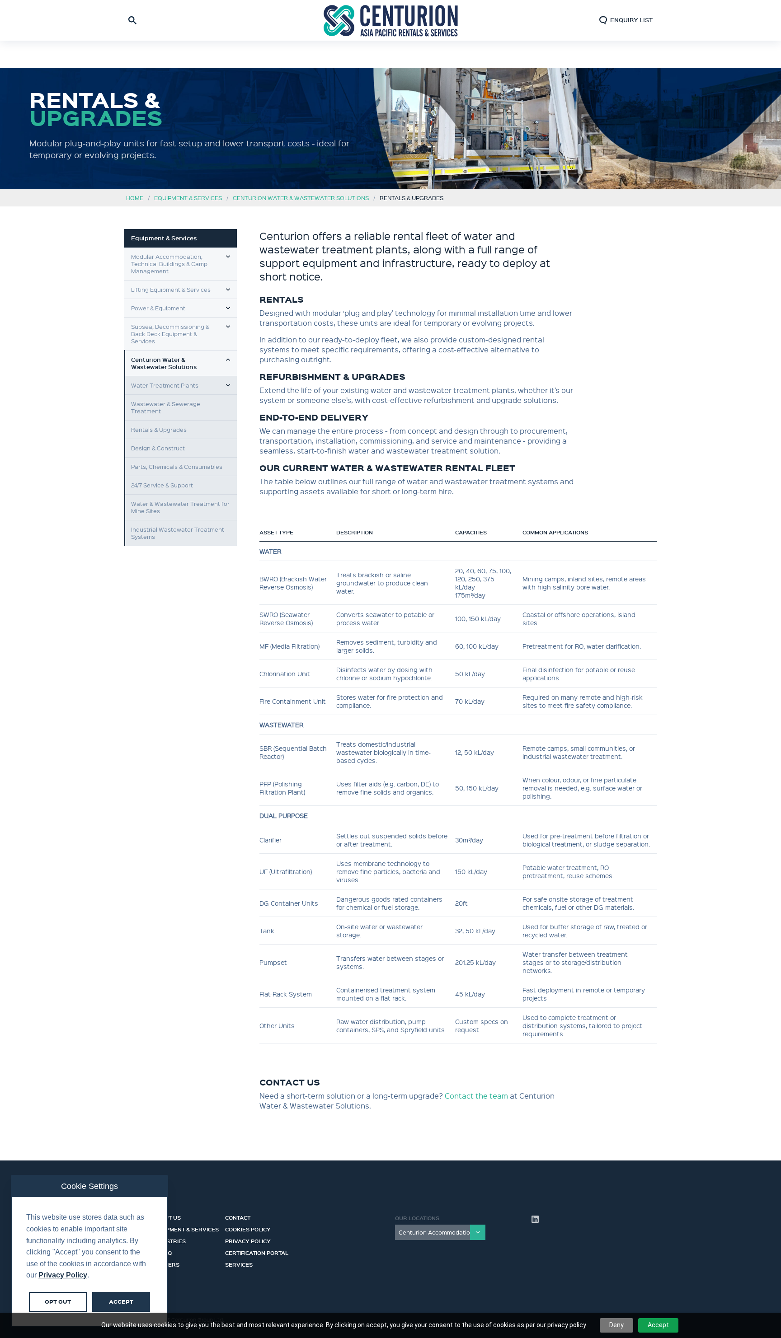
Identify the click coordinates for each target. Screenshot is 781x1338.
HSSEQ (162, 1251)
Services (239, 1263)
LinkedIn (535, 1219)
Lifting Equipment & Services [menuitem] (171, 289)
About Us (167, 1216)
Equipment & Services (188, 197)
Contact (237, 1216)
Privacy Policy (248, 1240)
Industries (169, 1240)
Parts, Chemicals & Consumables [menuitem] (176, 466)
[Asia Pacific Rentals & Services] (390, 20)
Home (134, 197)
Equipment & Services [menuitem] (164, 238)
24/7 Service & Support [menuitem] (162, 485)
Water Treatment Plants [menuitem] (164, 385)
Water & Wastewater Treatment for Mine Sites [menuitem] (180, 507)
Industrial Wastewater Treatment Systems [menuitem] (177, 532)
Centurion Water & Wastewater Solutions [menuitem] (164, 363)
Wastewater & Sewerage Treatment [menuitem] (165, 407)
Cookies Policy (248, 1228)
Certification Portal (256, 1251)
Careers (166, 1263)
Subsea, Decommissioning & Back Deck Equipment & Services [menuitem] (170, 334)
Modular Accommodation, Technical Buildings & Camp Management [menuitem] (169, 264)
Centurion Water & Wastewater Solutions (301, 197)
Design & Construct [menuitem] (158, 448)
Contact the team (476, 1095)
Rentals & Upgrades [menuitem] (159, 429)
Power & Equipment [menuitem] (158, 308)
